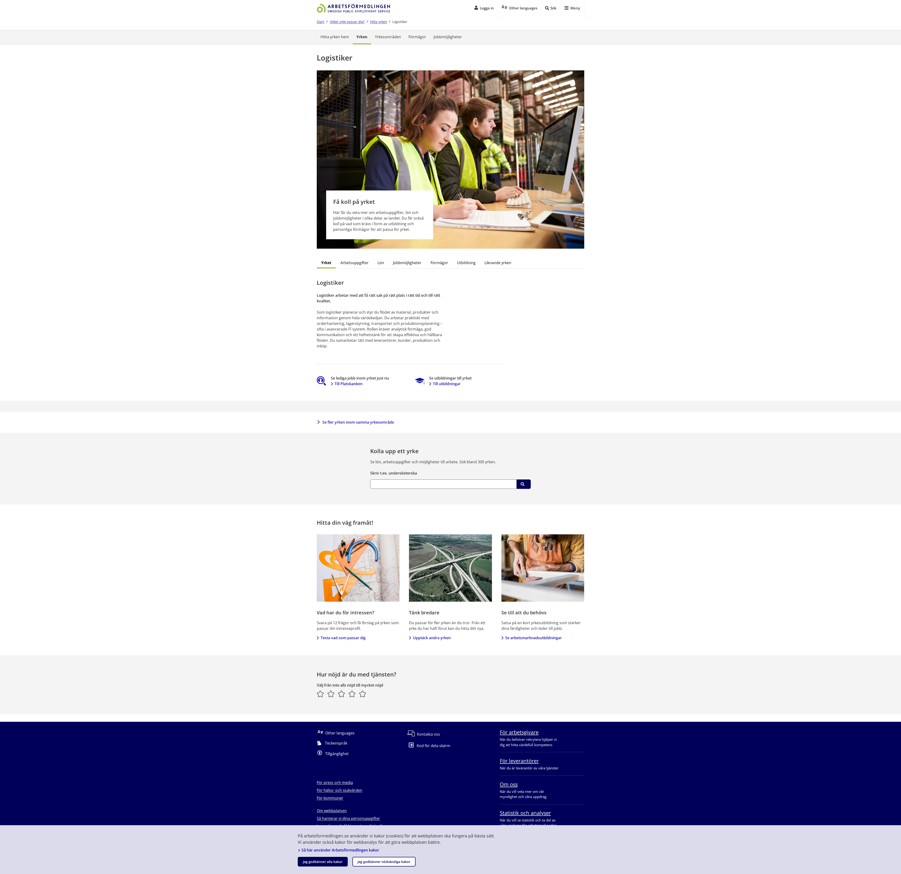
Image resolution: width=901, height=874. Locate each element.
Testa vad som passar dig (343, 637)
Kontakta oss (428, 734)
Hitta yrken (378, 21)
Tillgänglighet (337, 753)
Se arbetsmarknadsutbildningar (533, 637)
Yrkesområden (388, 36)
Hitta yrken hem (335, 36)
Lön (381, 262)
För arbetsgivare (519, 732)
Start (320, 21)
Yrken (361, 36)
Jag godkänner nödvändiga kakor (384, 861)
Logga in (487, 8)
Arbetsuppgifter (354, 262)
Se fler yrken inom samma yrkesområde (358, 422)
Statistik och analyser (525, 812)
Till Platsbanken (349, 383)
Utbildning (466, 262)
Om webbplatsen (332, 810)
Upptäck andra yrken (431, 637)
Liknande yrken (498, 262)
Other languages (340, 733)
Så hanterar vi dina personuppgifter (348, 818)
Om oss (509, 784)
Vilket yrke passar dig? (347, 21)
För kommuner (330, 798)
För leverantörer (519, 760)
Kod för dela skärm (433, 745)
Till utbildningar (447, 383)
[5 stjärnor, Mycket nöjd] (362, 693)
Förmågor (417, 36)
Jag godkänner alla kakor (323, 861)
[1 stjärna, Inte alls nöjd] (320, 693)
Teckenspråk (336, 743)
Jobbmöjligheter (448, 36)
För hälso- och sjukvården (339, 790)
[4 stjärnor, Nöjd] (352, 693)
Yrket (326, 262)
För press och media (335, 782)
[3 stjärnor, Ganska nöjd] (341, 693)
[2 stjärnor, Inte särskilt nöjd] (331, 693)
